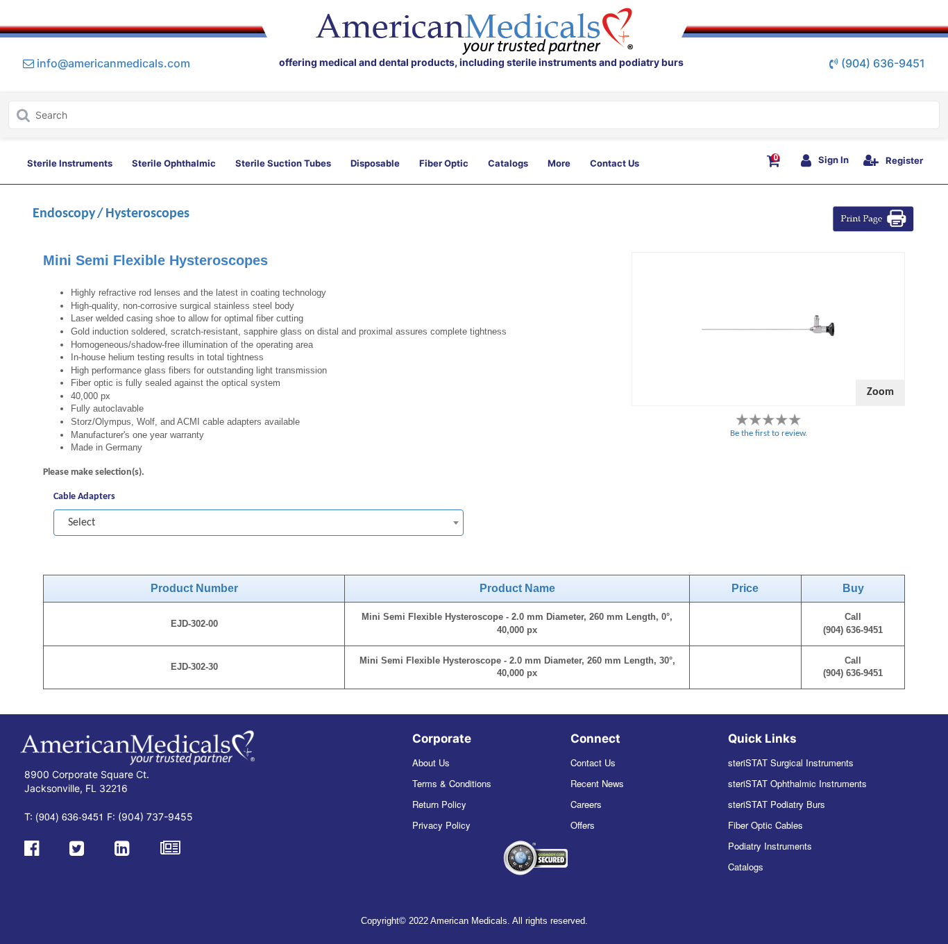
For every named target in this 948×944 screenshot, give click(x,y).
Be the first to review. (768, 433)
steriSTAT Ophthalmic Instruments (797, 783)
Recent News (597, 783)
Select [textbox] (81, 522)
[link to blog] (170, 846)
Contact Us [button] (614, 163)
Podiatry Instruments (770, 845)
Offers (582, 825)
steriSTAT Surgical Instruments (791, 762)
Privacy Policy (441, 825)
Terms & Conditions (451, 783)
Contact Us (593, 762)
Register (904, 160)
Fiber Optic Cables (765, 825)
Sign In (833, 159)
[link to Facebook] (31, 846)
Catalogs (745, 866)
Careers (586, 804)
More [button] (559, 163)
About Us (431, 762)
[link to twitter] (76, 846)
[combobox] (258, 522)
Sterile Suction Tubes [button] (283, 163)
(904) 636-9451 (883, 63)
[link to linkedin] (122, 846)
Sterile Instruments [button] (69, 163)
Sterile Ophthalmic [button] (174, 163)
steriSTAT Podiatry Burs (776, 804)
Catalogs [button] (508, 163)
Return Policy (439, 804)
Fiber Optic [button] (443, 163)
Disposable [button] (375, 163)
